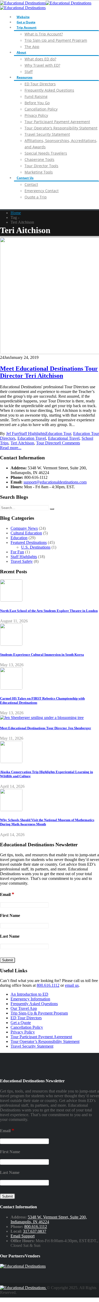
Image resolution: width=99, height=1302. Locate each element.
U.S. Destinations (35, 547)
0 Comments (69, 443)
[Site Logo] (23, 1287)
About (21, 52)
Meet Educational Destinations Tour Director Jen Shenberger (45, 728)
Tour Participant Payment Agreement (57, 121)
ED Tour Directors (40, 83)
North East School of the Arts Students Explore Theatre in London (49, 611)
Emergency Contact (42, 190)
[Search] (52, 509)
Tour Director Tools (41, 165)
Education (19, 538)
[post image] (49, 296)
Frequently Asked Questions (49, 90)
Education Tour (58, 433)
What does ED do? (40, 58)
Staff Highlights (32, 433)
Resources (24, 77)
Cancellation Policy (41, 109)
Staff (29, 71)
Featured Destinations (29, 542)
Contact (31, 184)
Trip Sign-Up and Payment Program (56, 40)
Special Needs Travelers (46, 153)
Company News (24, 528)
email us (72, 985)
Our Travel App (24, 1008)
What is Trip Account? (44, 34)
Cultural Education (26, 533)
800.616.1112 (48, 985)
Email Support (23, 1236)
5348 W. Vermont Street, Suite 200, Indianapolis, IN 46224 (49, 1219)
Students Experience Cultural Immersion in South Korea (42, 655)
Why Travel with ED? (42, 65)
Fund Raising (36, 96)
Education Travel (31, 438)
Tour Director (47, 443)
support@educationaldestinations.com (55, 482)
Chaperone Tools (39, 159)
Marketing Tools (39, 172)
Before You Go (37, 102)
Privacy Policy (36, 115)
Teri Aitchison (22, 443)
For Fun (17, 552)
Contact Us (25, 178)
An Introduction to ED (29, 994)
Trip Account (26, 27)
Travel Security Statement (47, 134)
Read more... (10, 447)
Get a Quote (26, 22)
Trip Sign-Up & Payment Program (39, 1013)
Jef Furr (12, 433)
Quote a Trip (36, 197)
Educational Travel (63, 438)
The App (32, 46)
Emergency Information (30, 999)
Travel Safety (22, 561)
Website (23, 17)
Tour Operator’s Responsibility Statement (61, 127)
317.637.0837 (34, 1231)
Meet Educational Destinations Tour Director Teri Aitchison (49, 372)
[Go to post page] (11, 600)
